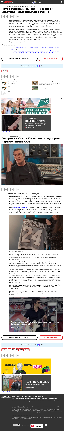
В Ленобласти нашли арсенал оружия (17, 86)
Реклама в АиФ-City (42, 400)
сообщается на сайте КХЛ (20, 207)
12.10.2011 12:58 (4, 6)
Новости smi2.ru (6, 131)
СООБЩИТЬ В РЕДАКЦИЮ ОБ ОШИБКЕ (40, 402)
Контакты (44, 398)
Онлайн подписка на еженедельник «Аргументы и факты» (26, 398)
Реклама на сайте (16, 400)
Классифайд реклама (53, 400)
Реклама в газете (53, 398)
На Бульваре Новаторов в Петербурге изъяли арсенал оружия (33, 52)
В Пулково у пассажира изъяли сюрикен (18, 91)
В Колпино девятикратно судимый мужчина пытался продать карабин (49, 87)
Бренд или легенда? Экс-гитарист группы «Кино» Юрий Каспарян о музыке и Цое (35, 323)
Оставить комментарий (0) (50, 58)
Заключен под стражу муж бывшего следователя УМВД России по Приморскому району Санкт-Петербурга (50, 83)
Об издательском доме (17, 396)
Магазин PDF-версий (38, 396)
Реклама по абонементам (28, 400)
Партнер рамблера (25, 425)
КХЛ (32, 185)
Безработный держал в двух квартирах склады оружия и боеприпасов (36, 51)
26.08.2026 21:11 (5, 136)
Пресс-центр (28, 396)
